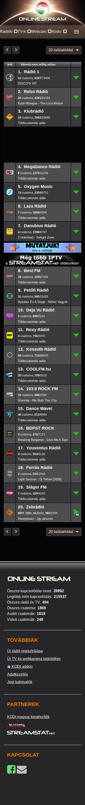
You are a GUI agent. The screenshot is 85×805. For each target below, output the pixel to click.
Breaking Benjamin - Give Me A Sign (43, 440)
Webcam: (39, 32)
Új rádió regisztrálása (25, 651)
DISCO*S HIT (27, 83)
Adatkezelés (17, 674)
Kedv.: (57, 32)
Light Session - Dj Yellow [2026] (39, 479)
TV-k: (22, 32)
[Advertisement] (42, 134)
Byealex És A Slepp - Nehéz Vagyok (43, 302)
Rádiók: (7, 32)
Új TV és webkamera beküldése (34, 659)
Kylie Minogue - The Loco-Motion (40, 103)
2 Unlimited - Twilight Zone (36, 237)
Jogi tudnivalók (19, 682)
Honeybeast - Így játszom (35, 518)
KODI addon (22, 666)
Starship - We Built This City (37, 400)
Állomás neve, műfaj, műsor (38, 64)
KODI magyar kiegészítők (28, 717)
